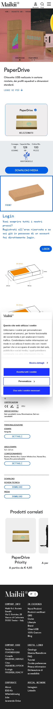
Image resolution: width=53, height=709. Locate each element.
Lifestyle (32, 622)
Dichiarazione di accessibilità (35, 672)
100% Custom (34, 632)
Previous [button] (6, 35)
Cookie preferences (37, 663)
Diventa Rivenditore (37, 653)
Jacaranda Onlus (13, 700)
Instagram (32, 687)
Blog (30, 636)
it (31, 594)
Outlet (31, 618)
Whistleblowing (12, 694)
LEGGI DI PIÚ (11, 90)
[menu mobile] (49, 4)
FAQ (30, 656)
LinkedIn (32, 690)
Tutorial (31, 659)
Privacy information (37, 666)
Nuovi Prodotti (35, 608)
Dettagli (17, 436)
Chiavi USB (33, 629)
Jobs (7, 697)
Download (17, 487)
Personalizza (25, 381)
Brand (30, 625)
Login (45, 248)
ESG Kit (9, 690)
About (8, 687)
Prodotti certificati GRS (36, 614)
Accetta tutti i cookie (26, 372)
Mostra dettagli (36, 363)
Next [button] (47, 35)
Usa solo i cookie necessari (26, 390)
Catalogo (32, 649)
